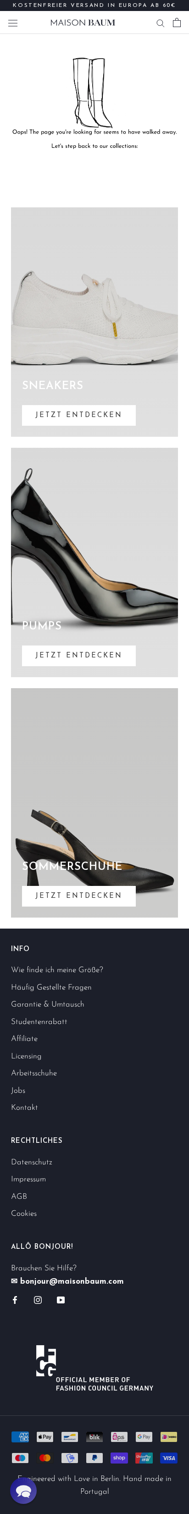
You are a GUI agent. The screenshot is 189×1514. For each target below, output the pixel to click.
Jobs (18, 1091)
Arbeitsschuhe (34, 1073)
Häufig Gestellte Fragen (51, 987)
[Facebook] (15, 1299)
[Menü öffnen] (12, 22)
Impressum (28, 1179)
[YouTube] (61, 1299)
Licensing (26, 1056)
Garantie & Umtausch (47, 1004)
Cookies (24, 1214)
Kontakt (24, 1108)
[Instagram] (38, 1299)
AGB (19, 1197)
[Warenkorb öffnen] (177, 22)
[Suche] (160, 22)
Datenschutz (31, 1162)
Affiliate (24, 1039)
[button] (23, 1490)
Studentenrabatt (39, 1022)
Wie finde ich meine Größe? (57, 970)
